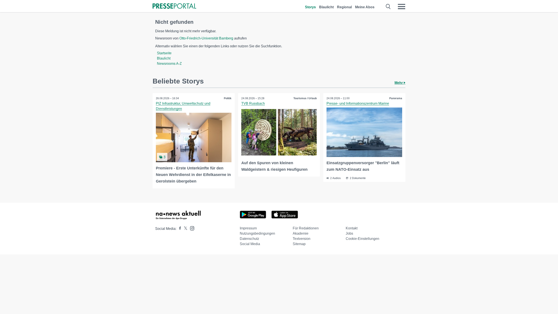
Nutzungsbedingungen (257, 233)
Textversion (301, 239)
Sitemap (299, 244)
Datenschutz (249, 239)
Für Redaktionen (306, 228)
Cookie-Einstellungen (362, 239)
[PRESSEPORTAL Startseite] (174, 6)
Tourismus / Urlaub (305, 98)
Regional (344, 7)
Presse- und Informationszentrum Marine (358, 103)
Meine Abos (364, 7)
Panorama (395, 98)
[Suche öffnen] (388, 6)
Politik (227, 98)
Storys (310, 7)
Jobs (349, 233)
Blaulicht (326, 7)
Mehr (399, 83)
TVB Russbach (253, 103)
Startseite (164, 53)
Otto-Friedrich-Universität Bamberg (206, 38)
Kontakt (351, 228)
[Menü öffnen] (401, 6)
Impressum (248, 228)
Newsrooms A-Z (169, 63)
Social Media (250, 244)
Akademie (300, 233)
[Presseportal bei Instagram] (190, 228)
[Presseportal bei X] (184, 228)
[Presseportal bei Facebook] (178, 228)
